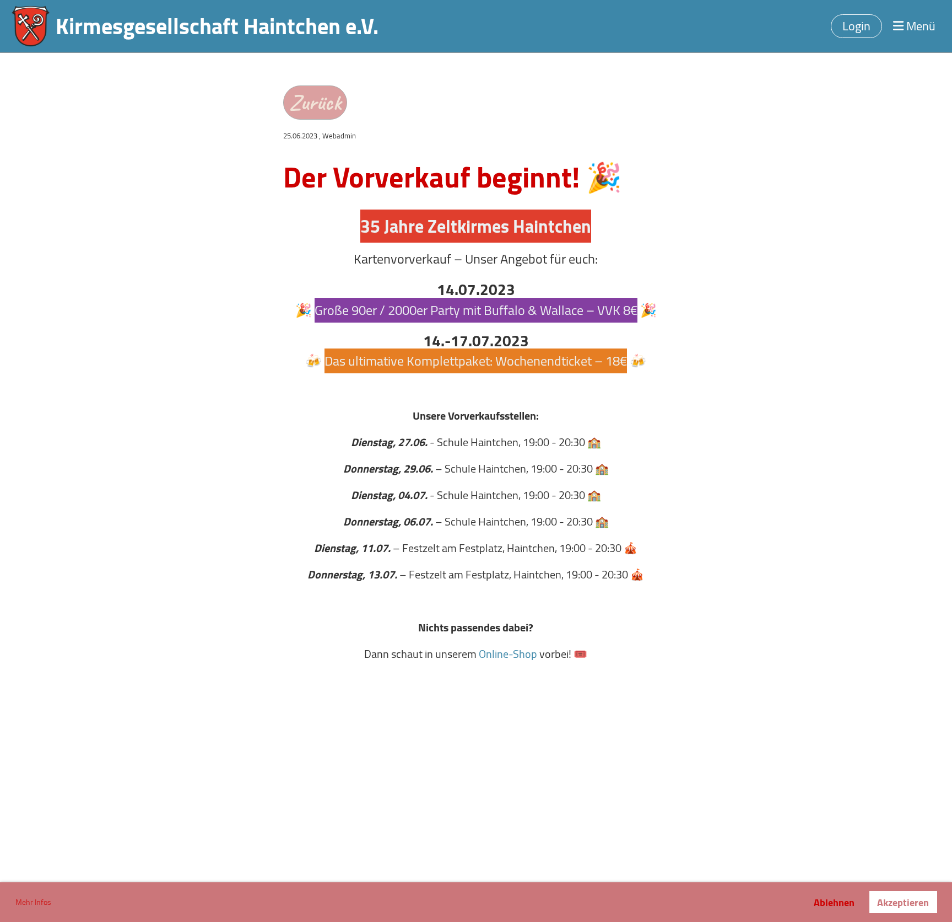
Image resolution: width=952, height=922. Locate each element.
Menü (919, 26)
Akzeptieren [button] (903, 902)
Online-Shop (509, 654)
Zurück (315, 102)
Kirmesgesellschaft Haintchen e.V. (217, 26)
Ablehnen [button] (834, 902)
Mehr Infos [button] (33, 902)
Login (856, 25)
